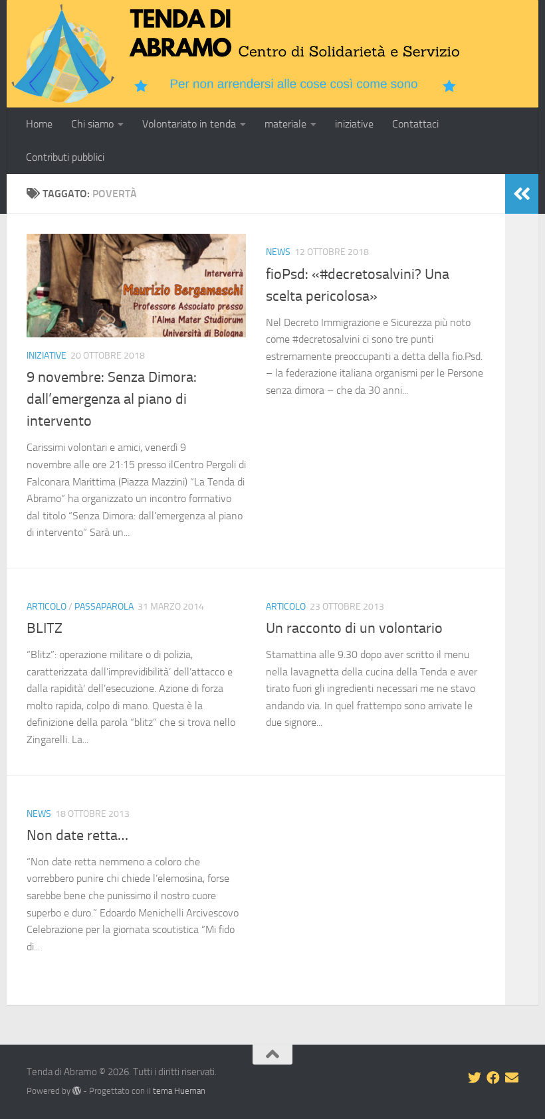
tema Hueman (179, 1091)
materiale (285, 124)
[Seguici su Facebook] (493, 1077)
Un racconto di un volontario (354, 628)
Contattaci (415, 124)
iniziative (354, 124)
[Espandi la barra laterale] (521, 194)
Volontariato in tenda (189, 124)
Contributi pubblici (65, 157)
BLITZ (44, 628)
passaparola (104, 606)
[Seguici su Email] (511, 1077)
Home (39, 124)
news (278, 252)
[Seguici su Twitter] (474, 1077)
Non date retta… (77, 835)
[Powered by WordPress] (76, 1090)
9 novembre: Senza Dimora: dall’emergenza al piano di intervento (112, 399)
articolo (46, 606)
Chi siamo (92, 124)
